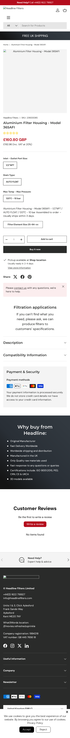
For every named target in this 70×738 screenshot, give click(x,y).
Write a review (35, 524)
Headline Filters (10, 117)
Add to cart (47, 239)
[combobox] (35, 25)
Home (5, 45)
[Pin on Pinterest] (29, 276)
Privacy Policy (35, 723)
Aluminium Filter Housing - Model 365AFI (28, 45)
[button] (64, 10)
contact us (20, 288)
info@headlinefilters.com (17, 598)
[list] (35, 81)
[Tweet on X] (15, 276)
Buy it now (35, 249)
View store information (19, 267)
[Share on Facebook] (22, 276)
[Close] (67, 712)
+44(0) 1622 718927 (14, 594)
